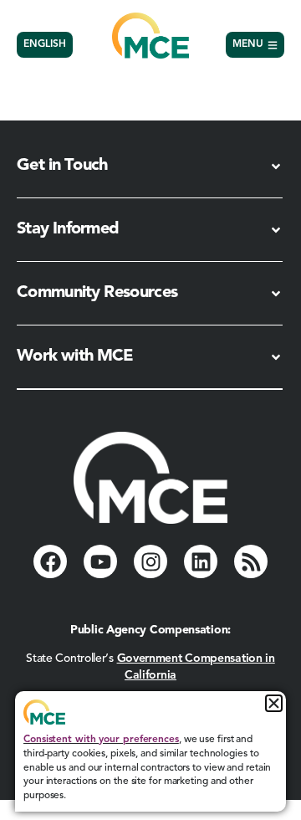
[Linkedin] (200, 561)
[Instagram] (150, 561)
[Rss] (251, 561)
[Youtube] (100, 561)
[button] (274, 703)
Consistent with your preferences (101, 740)
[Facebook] (50, 561)
